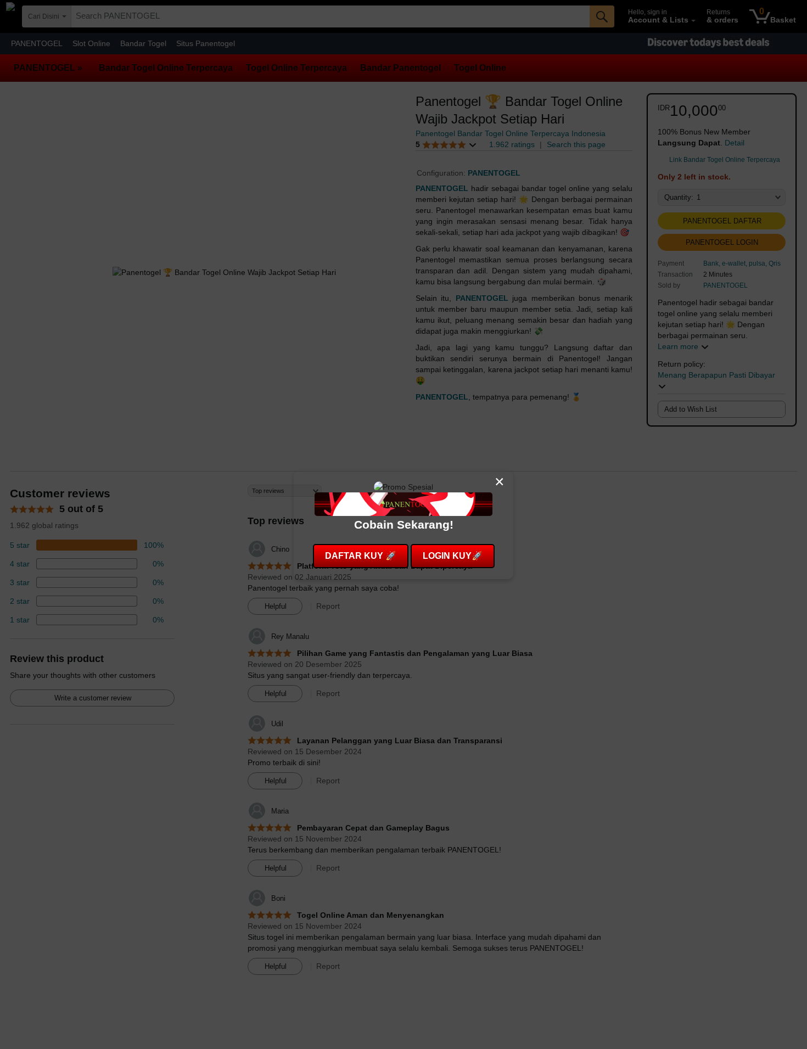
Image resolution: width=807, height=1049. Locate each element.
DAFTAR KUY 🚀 (360, 555)
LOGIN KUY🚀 (453, 555)
